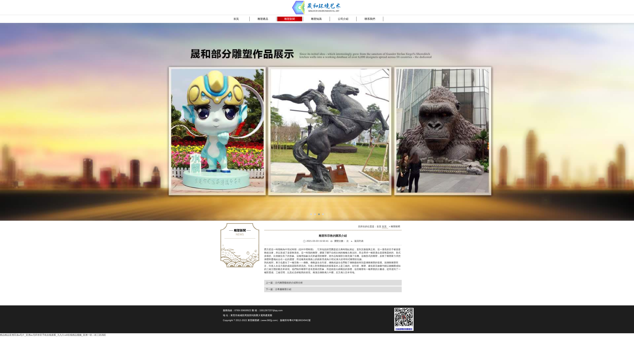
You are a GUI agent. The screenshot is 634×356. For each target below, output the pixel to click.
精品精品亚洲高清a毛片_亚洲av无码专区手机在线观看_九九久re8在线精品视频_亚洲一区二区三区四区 (53, 335)
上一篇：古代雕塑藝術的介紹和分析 (284, 282)
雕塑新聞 (395, 226)
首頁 (384, 226)
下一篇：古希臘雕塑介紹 (278, 289)
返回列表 (359, 241)
